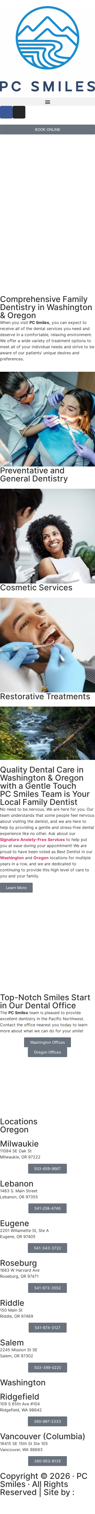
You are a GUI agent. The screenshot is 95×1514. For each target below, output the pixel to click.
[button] (47, 102)
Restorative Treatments (45, 696)
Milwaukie (19, 1144)
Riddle (12, 1303)
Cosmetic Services (36, 587)
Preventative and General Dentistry (34, 474)
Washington (12, 857)
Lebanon (16, 1184)
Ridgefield (19, 1397)
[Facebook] (6, 112)
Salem (12, 1342)
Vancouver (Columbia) (42, 1436)
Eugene (14, 1223)
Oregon (41, 857)
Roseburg (18, 1263)
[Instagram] (19, 112)
